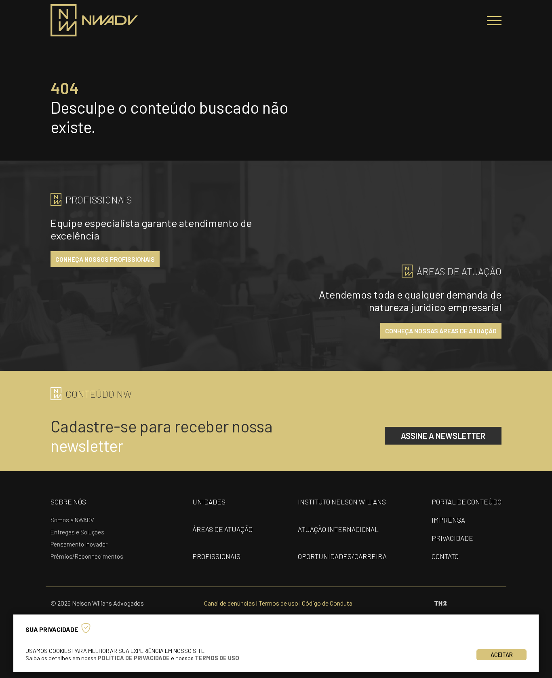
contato (445, 556)
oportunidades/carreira (342, 556)
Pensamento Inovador (79, 544)
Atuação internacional (338, 529)
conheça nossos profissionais (105, 259)
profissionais (216, 556)
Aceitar (502, 654)
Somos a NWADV (72, 519)
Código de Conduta (327, 603)
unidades (208, 502)
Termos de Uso (217, 658)
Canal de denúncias (229, 603)
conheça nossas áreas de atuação (441, 331)
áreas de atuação (222, 529)
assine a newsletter (443, 436)
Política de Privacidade (134, 658)
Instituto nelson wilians (342, 502)
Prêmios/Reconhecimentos (87, 556)
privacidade (452, 538)
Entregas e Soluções (77, 532)
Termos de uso (278, 603)
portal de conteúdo (466, 502)
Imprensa (448, 520)
